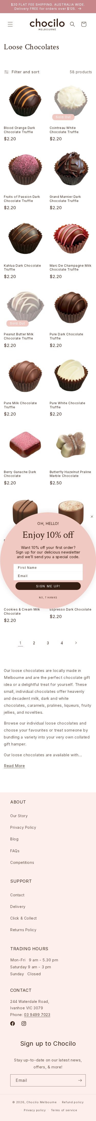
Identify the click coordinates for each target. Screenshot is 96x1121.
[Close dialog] (92, 516)
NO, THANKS (48, 597)
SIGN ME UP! (48, 586)
